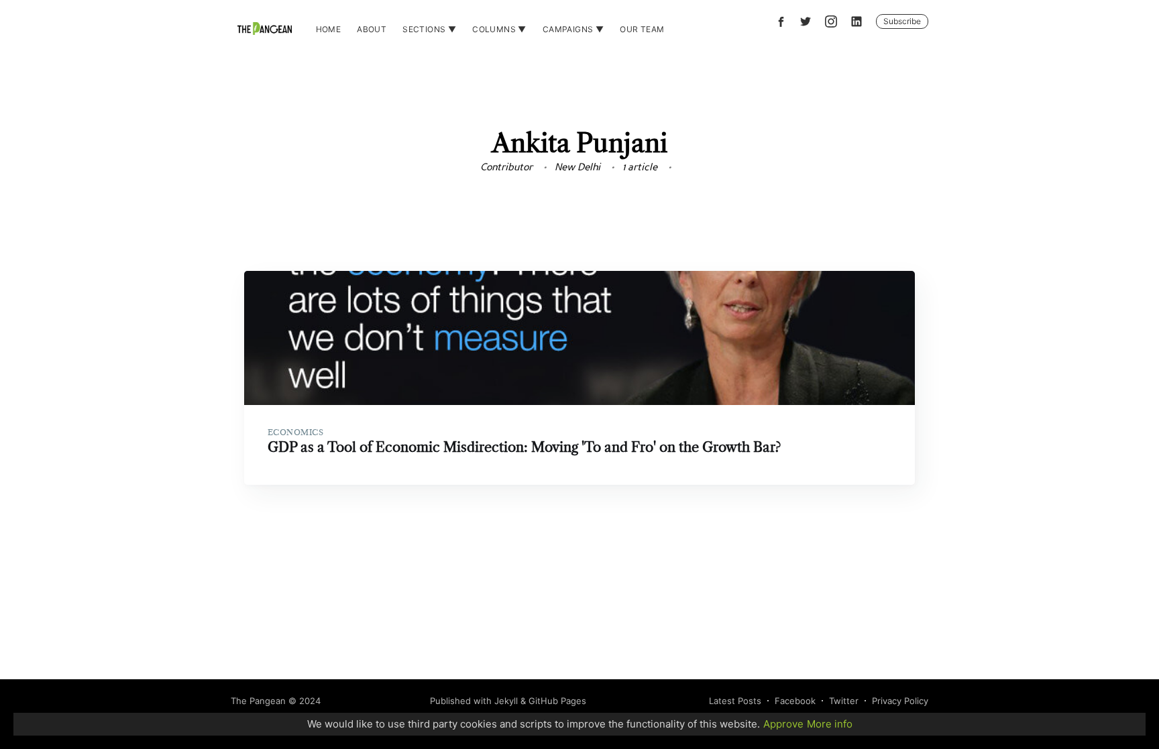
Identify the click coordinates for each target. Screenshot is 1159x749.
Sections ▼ (429, 29)
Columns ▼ (499, 29)
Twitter (844, 700)
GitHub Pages (557, 700)
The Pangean (258, 700)
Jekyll (506, 700)
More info (829, 723)
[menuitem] (328, 29)
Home (328, 29)
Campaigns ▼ (573, 29)
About (371, 29)
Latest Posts (735, 700)
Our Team (642, 29)
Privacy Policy (900, 700)
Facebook (795, 700)
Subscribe (902, 21)
